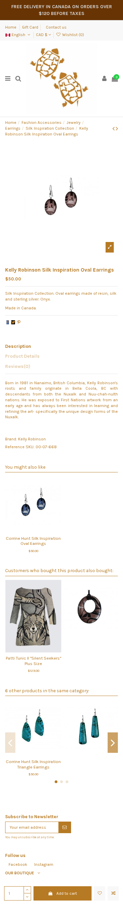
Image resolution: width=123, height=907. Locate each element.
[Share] (7, 322)
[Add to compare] (113, 893)
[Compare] (33, 530)
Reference (15, 446)
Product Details (22, 356)
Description (18, 346)
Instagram (43, 864)
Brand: (11, 439)
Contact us (56, 27)
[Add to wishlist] (99, 893)
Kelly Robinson (32, 439)
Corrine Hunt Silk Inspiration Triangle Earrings (33, 764)
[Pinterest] (18, 322)
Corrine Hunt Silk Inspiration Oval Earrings (33, 541)
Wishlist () (72, 34)
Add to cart (66, 893)
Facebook (18, 864)
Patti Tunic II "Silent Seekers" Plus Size (33, 660)
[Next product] (117, 128)
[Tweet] (13, 322)
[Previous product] (114, 128)
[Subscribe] (64, 827)
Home (11, 27)
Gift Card (30, 27)
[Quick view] (41, 530)
